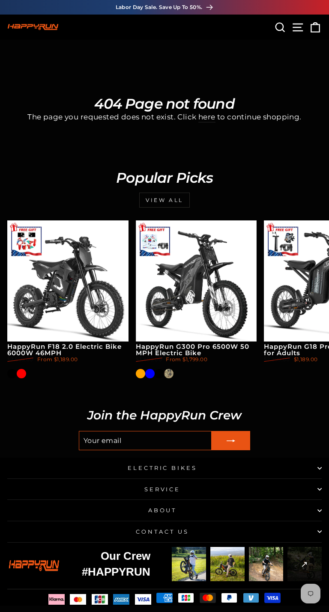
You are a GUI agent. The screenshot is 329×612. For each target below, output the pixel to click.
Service (162, 489)
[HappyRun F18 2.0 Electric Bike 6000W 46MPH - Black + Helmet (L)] (31, 373)
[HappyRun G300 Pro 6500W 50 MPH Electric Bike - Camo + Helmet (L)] (206, 373)
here (206, 117)
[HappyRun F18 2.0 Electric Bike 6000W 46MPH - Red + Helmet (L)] (40, 373)
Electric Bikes (162, 467)
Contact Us (162, 531)
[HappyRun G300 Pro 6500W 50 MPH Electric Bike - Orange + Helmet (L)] (178, 373)
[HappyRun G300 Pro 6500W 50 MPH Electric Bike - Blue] (150, 373)
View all (164, 200)
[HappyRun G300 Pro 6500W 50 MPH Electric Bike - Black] (159, 373)
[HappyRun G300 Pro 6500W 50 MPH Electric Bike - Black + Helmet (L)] (197, 373)
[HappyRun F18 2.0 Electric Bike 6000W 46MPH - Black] (12, 373)
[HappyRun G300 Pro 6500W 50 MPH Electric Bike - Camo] (168, 373)
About (162, 510)
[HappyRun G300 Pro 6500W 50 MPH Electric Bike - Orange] (140, 373)
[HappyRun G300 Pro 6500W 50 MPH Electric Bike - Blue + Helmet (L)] (187, 373)
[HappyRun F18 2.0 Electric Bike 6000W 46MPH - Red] (21, 373)
